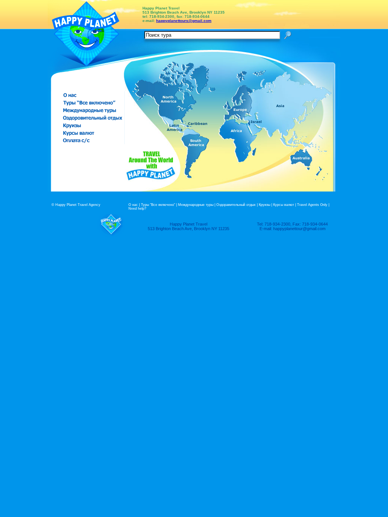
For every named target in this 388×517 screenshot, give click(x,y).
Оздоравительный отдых (236, 205)
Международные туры (195, 205)
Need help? (137, 208)
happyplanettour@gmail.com (299, 228)
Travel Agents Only (312, 205)
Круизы (264, 205)
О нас (133, 205)
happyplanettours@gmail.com (183, 21)
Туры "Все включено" (158, 205)
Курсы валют (283, 205)
